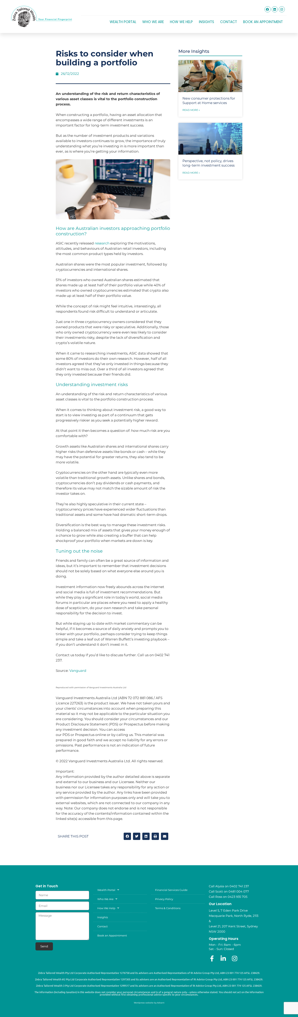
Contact (228, 21)
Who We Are (153, 21)
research (102, 243)
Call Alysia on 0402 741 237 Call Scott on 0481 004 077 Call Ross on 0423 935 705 (229, 891)
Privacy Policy (164, 899)
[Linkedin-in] (223, 958)
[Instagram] (282, 9)
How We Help (181, 21)
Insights (206, 21)
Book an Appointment (263, 21)
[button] (127, 836)
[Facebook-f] (212, 958)
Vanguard (77, 671)
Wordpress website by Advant (149, 1002)
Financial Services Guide (171, 890)
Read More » (191, 109)
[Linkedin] (275, 9)
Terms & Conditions (167, 908)
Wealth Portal (123, 21)
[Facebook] (268, 9)
